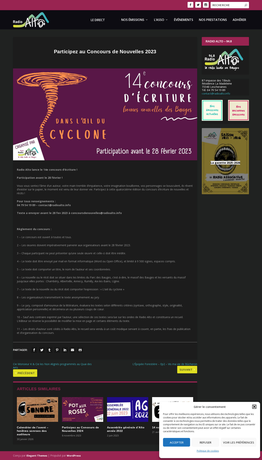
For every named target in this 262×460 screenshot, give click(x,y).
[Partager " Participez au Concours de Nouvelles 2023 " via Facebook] (34, 350)
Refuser (205, 442)
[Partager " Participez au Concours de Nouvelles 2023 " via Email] (72, 350)
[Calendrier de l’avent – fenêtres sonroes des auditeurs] (37, 409)
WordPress (74, 455)
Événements (183, 20)
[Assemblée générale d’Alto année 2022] (127, 409)
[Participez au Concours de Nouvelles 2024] (82, 409)
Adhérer (239, 20)
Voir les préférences (238, 442)
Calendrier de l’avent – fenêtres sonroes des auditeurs (33, 431)
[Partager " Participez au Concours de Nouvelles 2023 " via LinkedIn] (65, 350)
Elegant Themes (36, 455)
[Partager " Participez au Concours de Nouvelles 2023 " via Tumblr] (49, 350)
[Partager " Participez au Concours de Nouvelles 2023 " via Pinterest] (57, 350)
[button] (254, 407)
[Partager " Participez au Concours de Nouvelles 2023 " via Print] (80, 350)
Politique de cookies (208, 451)
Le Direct (98, 20)
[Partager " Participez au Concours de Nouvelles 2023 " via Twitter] (42, 350)
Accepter (177, 442)
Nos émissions (132, 20)
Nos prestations (213, 20)
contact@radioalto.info (216, 93)
